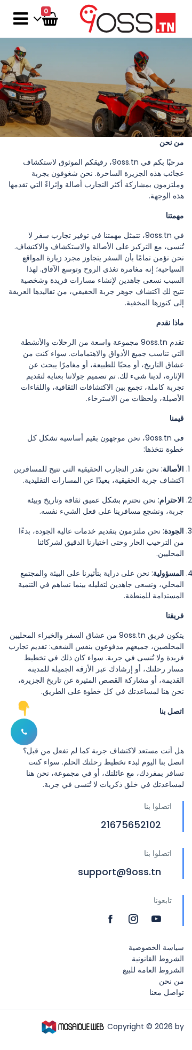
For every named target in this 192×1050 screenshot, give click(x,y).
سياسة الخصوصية (156, 947)
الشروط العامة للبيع (153, 969)
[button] (24, 732)
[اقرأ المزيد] (112, 918)
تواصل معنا (166, 992)
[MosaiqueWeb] (73, 1026)
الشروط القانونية (158, 958)
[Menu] (20, 19)
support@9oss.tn (119, 871)
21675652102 (131, 824)
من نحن (171, 981)
